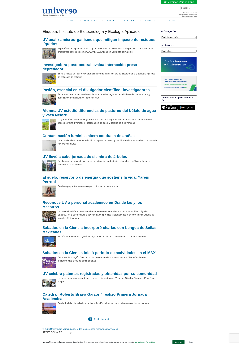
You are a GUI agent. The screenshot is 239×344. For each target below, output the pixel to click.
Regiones (89, 20)
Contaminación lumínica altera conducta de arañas (88, 136)
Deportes (149, 20)
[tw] (70, 332)
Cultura (129, 20)
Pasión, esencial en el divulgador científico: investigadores (96, 90)
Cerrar (191, 342)
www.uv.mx (112, 329)
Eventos (170, 20)
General (69, 20)
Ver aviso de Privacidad (145, 342)
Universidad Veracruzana (179, 2)
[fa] (65, 332)
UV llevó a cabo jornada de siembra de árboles (85, 157)
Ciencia (110, 20)
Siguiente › (106, 319)
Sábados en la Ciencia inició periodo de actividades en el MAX (99, 253)
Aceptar (178, 342)
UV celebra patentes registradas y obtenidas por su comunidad (99, 274)
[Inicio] (59, 15)
